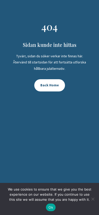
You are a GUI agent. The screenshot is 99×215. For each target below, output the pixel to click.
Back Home (49, 85)
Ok (50, 207)
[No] (92, 198)
